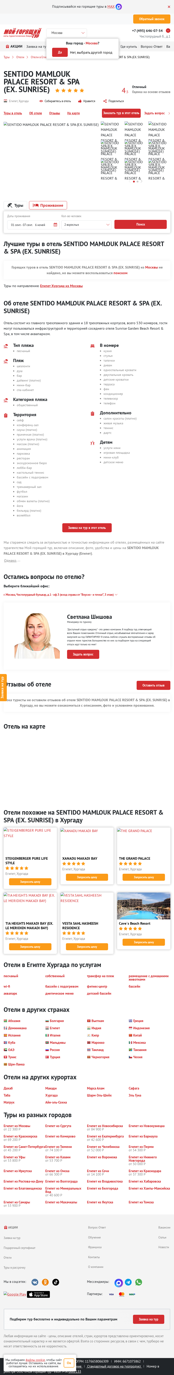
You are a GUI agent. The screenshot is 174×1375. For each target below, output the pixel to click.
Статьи (162, 1237)
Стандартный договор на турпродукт (114, 1366)
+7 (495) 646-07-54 (147, 30)
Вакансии (164, 1227)
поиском (121, 273)
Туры (7, 57)
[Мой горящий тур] (22, 33)
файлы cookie (35, 1360)
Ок (69, 1363)
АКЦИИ (13, 1227)
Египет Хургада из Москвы (61, 285)
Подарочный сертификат (19, 1248)
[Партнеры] (123, 1294)
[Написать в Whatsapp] (138, 1282)
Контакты (94, 1257)
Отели (20, 57)
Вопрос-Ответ (97, 1227)
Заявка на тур (12, 1238)
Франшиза (95, 1247)
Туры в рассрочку (14, 1267)
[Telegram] (128, 1282)
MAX (111, 6)
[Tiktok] (55, 1282)
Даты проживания (18, 216)
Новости (163, 1247)
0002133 (74, 1371)
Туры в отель (13, 113)
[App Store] (38, 1294)
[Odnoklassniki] (45, 1282)
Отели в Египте (40, 57)
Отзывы (54, 113)
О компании (95, 1267)
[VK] (34, 1282)
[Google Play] (15, 1294)
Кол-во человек (71, 216)
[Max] (119, 6)
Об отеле (35, 113)
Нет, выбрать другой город (91, 52)
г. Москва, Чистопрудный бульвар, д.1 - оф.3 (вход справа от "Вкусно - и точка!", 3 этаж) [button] (59, 595)
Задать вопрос (155, 113)
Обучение (94, 1237)
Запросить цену (30, 882)
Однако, (10, 560)
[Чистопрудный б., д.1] (169, 30)
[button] (55, 101)
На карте (73, 113)
